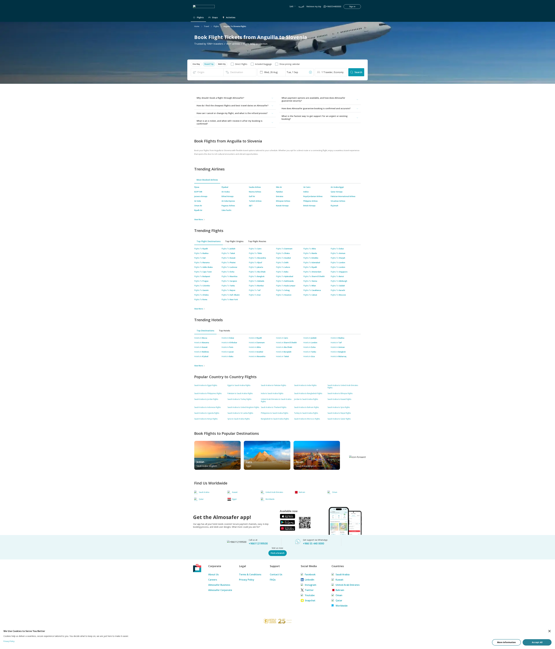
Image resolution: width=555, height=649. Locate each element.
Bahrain (340, 590)
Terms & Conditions (250, 574)
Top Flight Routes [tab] (257, 241)
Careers (212, 579)
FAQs (273, 579)
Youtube (310, 595)
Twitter (309, 590)
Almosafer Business (219, 584)
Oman (339, 595)
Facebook (310, 574)
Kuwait (339, 579)
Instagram (310, 584)
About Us (213, 574)
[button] (196, 64)
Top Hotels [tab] (224, 330)
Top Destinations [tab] (205, 330)
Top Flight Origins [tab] (234, 241)
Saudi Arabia (342, 574)
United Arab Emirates (348, 584)
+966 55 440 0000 (313, 543)
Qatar (339, 600)
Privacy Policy (246, 579)
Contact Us (276, 574)
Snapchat (310, 600)
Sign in (352, 6)
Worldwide (342, 605)
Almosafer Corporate (220, 590)
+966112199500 (258, 543)
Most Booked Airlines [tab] (207, 179)
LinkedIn (309, 579)
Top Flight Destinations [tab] (209, 241)
